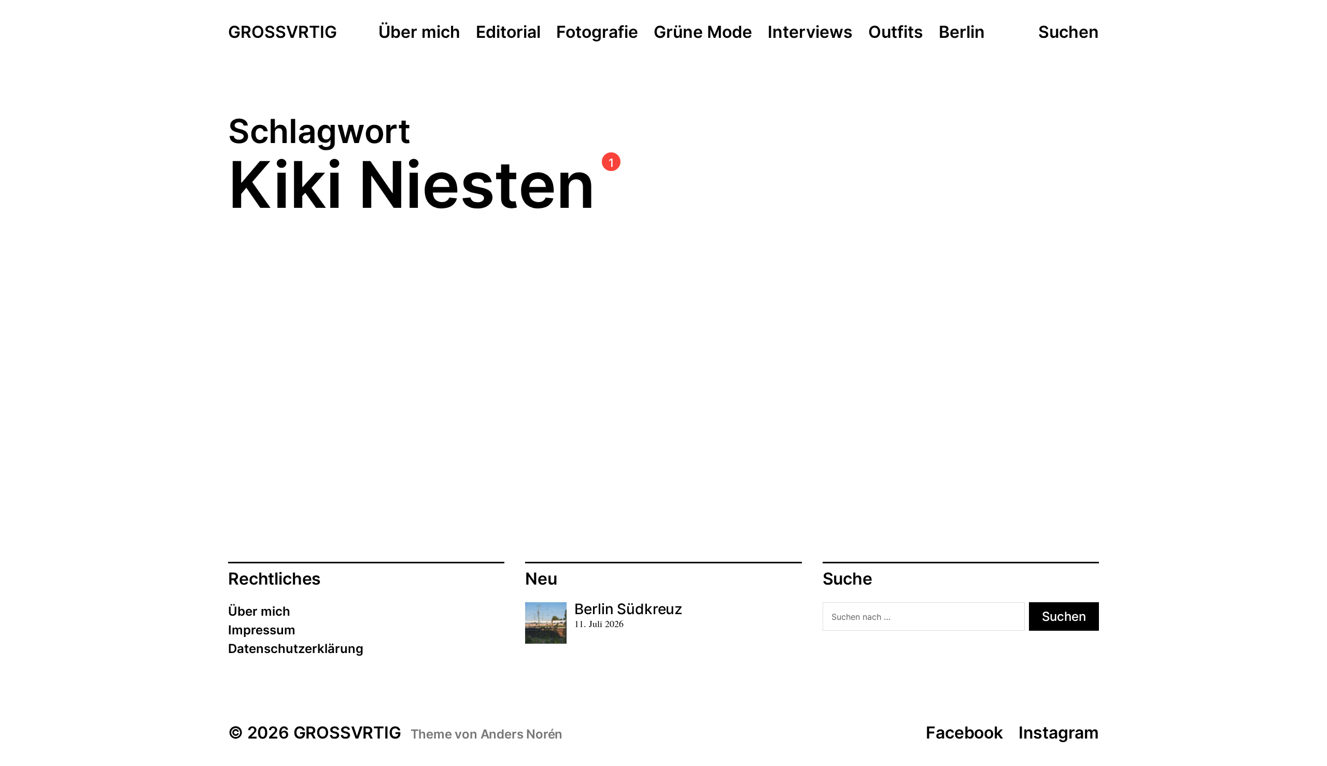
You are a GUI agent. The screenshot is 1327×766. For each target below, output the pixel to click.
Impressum (261, 629)
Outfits (895, 32)
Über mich (419, 32)
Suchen (1068, 32)
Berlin (962, 32)
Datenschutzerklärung (295, 648)
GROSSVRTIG (282, 32)
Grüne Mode (703, 32)
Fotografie (597, 32)
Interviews (810, 32)
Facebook (964, 732)
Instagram (1059, 732)
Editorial (508, 32)
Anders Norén (522, 734)
